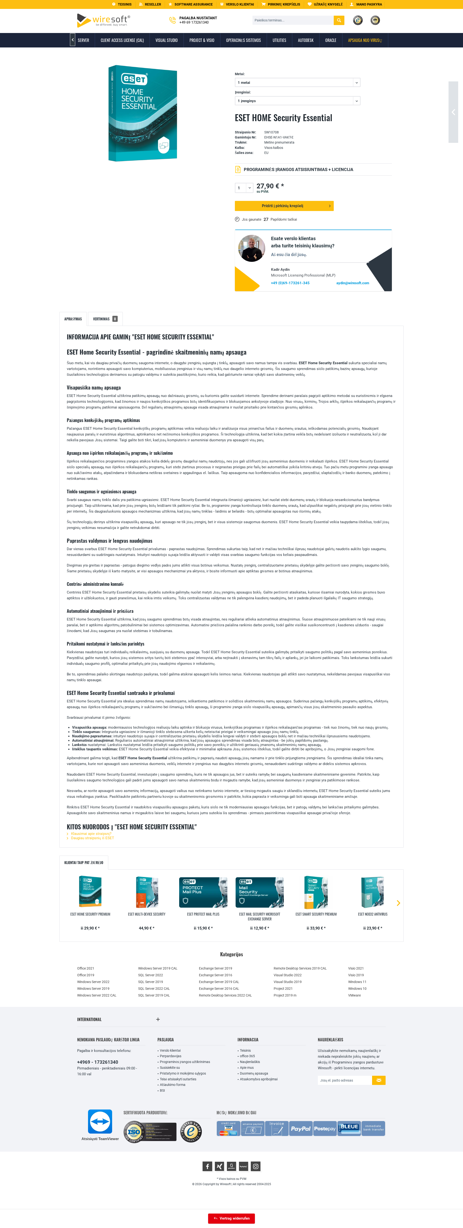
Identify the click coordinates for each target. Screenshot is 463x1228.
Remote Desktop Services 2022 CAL (225, 995)
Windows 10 (357, 988)
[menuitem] (281, 4)
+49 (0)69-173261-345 (290, 283)
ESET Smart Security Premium (316, 914)
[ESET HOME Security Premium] (90, 892)
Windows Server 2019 (93, 988)
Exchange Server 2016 (215, 975)
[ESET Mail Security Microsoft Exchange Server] (259, 892)
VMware (354, 995)
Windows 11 (357, 982)
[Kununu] (243, 1166)
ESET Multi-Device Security (146, 914)
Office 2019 (85, 975)
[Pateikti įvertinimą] (313, 125)
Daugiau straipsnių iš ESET (92, 838)
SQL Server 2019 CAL (154, 995)
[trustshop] (191, 1132)
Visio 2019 (356, 975)
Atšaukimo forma (172, 1085)
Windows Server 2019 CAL (157, 968)
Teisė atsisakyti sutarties (178, 1079)
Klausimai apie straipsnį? (90, 834)
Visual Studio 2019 (288, 982)
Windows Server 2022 (93, 982)
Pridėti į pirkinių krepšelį (282, 206)
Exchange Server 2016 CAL (219, 988)
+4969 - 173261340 (97, 1062)
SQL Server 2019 (150, 982)
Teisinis (245, 1050)
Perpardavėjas (170, 1056)
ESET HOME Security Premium (90, 914)
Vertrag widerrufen (235, 1218)
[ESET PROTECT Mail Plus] (203, 892)
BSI (162, 1090)
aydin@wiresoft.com (352, 283)
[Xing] (219, 1166)
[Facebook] (207, 1166)
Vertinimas (104, 318)
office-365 (247, 1056)
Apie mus (247, 1068)
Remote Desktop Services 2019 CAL (300, 968)
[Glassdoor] (231, 1166)
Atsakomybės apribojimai (259, 1079)
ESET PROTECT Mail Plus (203, 914)
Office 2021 (85, 968)
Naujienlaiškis (250, 1062)
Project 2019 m (285, 995)
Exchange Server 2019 (215, 968)
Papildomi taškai (284, 219)
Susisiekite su (170, 1068)
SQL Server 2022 (150, 975)
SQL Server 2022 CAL (154, 988)
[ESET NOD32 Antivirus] (372, 892)
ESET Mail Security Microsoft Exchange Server (259, 916)
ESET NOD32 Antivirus (373, 914)
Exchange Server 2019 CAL (219, 982)
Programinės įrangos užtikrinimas (185, 1062)
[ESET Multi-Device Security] (146, 892)
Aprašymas (73, 318)
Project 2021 (283, 988)
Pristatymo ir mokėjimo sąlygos (183, 1073)
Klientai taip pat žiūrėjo (83, 862)
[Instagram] (255, 1166)
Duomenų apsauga (254, 1073)
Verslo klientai (170, 1050)
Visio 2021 (356, 968)
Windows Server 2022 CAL (96, 995)
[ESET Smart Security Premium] (316, 892)
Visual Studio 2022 (288, 975)
